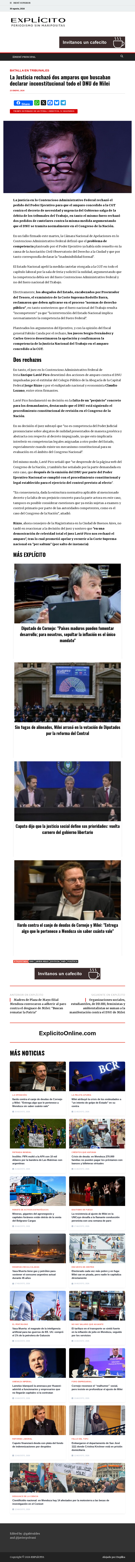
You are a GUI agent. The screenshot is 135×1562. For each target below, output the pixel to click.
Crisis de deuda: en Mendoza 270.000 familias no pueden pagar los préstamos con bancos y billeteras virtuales (97, 1160)
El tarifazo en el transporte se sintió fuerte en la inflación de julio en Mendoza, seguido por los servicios (97, 1332)
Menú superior (21, 3)
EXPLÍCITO (37, 1557)
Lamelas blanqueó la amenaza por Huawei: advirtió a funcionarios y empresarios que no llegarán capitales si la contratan (36, 1389)
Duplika (120, 1557)
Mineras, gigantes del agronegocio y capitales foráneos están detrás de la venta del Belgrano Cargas (36, 1217)
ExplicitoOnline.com (67, 1033)
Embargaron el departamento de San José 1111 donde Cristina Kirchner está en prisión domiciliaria (97, 1446)
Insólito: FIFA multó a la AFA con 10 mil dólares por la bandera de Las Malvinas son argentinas (37, 1160)
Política (72, 961)
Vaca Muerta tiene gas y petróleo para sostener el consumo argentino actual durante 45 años (34, 1274)
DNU (31, 961)
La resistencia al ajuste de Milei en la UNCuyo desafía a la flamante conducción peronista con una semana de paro (96, 1217)
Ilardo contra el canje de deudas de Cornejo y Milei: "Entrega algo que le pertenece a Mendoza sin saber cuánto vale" (37, 1103)
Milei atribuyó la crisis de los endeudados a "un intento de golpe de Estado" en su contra (96, 1103)
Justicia (54, 961)
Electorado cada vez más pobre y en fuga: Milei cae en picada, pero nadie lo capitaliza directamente (96, 1274)
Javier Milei (42, 961)
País (63, 961)
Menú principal (25, 56)
